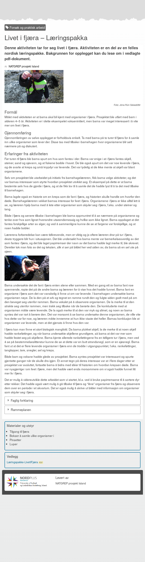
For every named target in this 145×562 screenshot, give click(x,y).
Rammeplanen (21, 410)
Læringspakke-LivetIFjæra (25, 462)
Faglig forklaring (22, 400)
